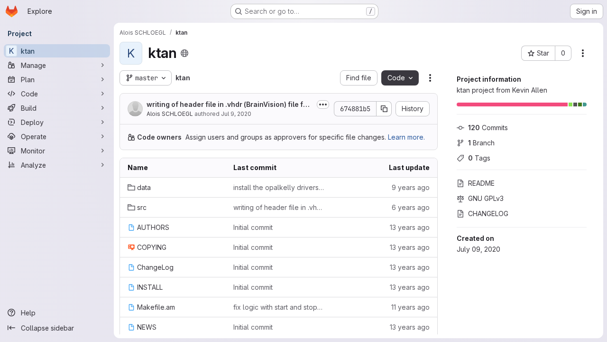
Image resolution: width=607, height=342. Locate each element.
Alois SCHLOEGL (170, 113)
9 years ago (411, 187)
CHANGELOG (488, 213)
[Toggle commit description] (323, 104)
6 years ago (411, 207)
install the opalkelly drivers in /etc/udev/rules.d (278, 187)
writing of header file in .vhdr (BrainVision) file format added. (228, 104)
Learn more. (406, 137)
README (481, 183)
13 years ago (410, 227)
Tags (479, 158)
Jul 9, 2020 (236, 113)
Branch (481, 143)
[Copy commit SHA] (384, 108)
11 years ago (410, 307)
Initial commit (253, 227)
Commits (488, 128)
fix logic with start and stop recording (278, 307)
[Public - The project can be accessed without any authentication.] (184, 53)
